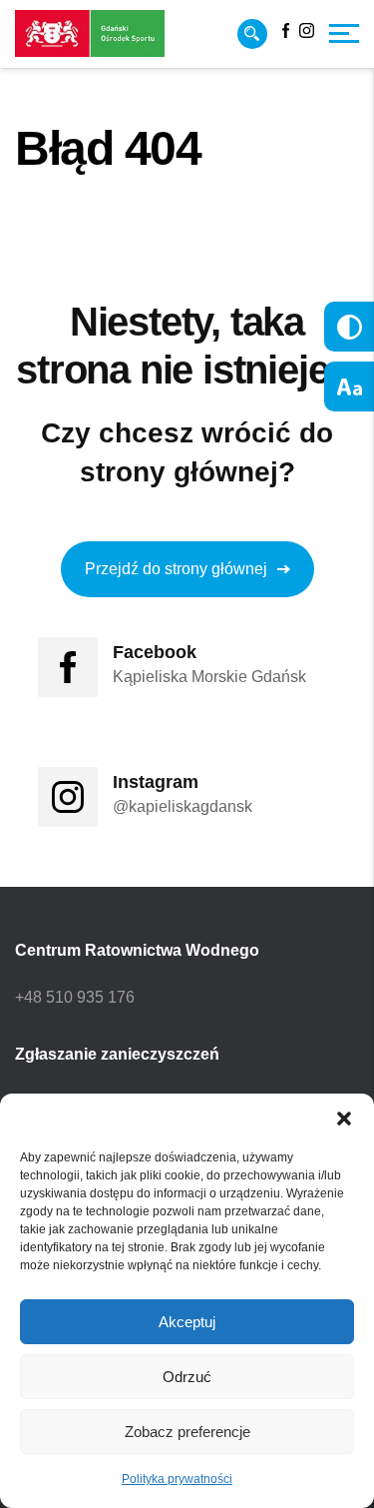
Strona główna (61, 205)
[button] (344, 1119)
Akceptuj (187, 1321)
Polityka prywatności (177, 1479)
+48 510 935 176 (75, 997)
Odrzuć (187, 1376)
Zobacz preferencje (187, 1431)
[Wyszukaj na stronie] (252, 34)
